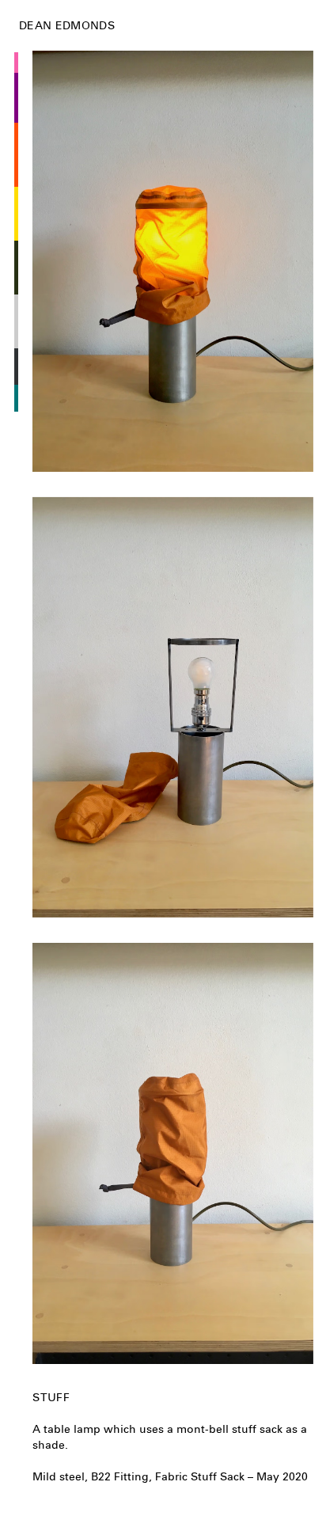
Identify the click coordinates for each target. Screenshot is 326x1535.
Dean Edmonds (67, 25)
